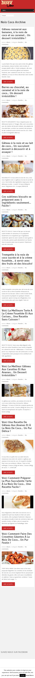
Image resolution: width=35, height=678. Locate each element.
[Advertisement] (15, 618)
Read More (30, 675)
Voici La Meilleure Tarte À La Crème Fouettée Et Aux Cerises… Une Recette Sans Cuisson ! (17, 315)
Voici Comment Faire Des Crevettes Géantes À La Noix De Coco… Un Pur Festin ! (17, 538)
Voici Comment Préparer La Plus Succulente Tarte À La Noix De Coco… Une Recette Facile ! (17, 482)
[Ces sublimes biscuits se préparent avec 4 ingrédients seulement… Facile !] (17, 221)
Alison (8, 42)
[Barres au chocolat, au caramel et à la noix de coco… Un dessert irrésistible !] (17, 111)
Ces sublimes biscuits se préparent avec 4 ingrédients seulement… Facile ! (16, 201)
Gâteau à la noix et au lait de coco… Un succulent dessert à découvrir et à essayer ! (17, 147)
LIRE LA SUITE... (8, 82)
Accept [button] (22, 675)
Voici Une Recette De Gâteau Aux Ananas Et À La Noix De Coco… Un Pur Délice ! (17, 426)
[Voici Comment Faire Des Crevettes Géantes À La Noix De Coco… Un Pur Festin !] (17, 558)
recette (20, 42)
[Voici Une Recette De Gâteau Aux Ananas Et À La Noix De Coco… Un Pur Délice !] (17, 446)
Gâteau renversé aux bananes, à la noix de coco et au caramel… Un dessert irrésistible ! (16, 33)
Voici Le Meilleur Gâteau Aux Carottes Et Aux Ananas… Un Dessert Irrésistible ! (16, 371)
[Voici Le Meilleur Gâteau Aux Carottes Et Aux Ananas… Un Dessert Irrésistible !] (17, 390)
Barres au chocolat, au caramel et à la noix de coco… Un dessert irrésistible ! (15, 91)
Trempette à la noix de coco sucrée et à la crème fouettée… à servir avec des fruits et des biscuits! (17, 259)
